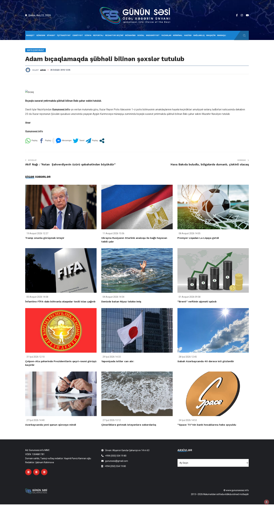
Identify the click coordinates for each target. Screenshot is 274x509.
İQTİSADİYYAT (64, 35)
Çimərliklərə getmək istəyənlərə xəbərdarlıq (128, 424)
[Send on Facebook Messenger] (64, 141)
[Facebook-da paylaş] (45, 141)
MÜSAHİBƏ (130, 35)
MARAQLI (221, 35)
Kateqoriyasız (35, 50)
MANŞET (30, 35)
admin (43, 70)
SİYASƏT (51, 35)
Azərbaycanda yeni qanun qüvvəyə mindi (50, 424)
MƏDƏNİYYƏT (153, 35)
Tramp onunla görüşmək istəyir (44, 237)
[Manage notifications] (266, 502)
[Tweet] (78, 141)
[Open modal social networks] (102, 141)
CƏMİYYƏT (77, 35)
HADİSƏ (188, 35)
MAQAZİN (210, 35)
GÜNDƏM (40, 35)
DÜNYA (88, 35)
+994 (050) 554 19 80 (115, 455)
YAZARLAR (166, 35)
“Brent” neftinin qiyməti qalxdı (196, 301)
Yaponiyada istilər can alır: (117, 361)
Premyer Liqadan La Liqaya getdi (198, 237)
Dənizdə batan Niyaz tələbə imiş (121, 301)
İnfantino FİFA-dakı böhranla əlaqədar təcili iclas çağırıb (60, 301)
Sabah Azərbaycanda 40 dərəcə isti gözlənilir (205, 361)
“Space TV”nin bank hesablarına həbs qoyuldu (206, 424)
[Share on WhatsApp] (31, 141)
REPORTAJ (98, 35)
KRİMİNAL (177, 35)
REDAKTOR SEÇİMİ (114, 35)
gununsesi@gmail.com (116, 461)
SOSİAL (140, 35)
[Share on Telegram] (92, 141)
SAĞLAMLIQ (199, 35)
